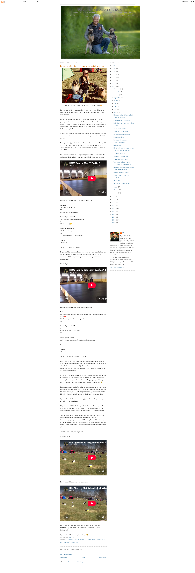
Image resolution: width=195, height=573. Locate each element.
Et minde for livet (119, 137)
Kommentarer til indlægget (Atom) (78, 562)
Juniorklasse (75, 541)
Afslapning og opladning (121, 131)
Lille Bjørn (85, 541)
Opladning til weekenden (121, 172)
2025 (114, 66)
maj (115, 109)
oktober (116, 95)
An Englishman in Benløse (122, 134)
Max (99, 541)
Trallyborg (117, 180)
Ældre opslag (102, 557)
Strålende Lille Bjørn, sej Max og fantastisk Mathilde (124, 168)
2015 (114, 202)
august (116, 101)
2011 (114, 214)
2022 (114, 74)
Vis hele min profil (117, 267)
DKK (76, 539)
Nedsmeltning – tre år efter (122, 120)
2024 (114, 69)
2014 (114, 205)
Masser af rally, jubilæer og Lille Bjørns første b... (123, 116)
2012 (114, 211)
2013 (114, 208)
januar (116, 193)
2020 (114, 80)
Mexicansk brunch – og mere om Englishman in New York (123, 149)
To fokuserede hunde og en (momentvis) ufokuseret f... (122, 163)
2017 (114, 196)
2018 (114, 86)
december (117, 89)
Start (83, 557)
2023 (114, 72)
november (117, 92)
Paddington (117, 145)
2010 (114, 217)
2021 (114, 77)
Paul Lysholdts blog (100, 9)
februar (116, 190)
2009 (114, 220)
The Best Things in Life (121, 156)
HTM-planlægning (119, 153)
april (115, 112)
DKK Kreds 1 (82, 539)
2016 (114, 199)
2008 (114, 223)
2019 (114, 83)
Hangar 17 (92, 539)
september (117, 98)
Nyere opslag (64, 557)
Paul (124, 232)
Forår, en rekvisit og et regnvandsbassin (120, 141)
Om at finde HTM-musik (121, 159)
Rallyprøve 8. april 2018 (69, 542)
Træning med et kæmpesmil (122, 183)
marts (116, 187)
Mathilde (94, 541)
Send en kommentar (66, 554)
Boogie (71, 539)
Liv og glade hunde (119, 128)
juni (115, 106)
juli (115, 104)
